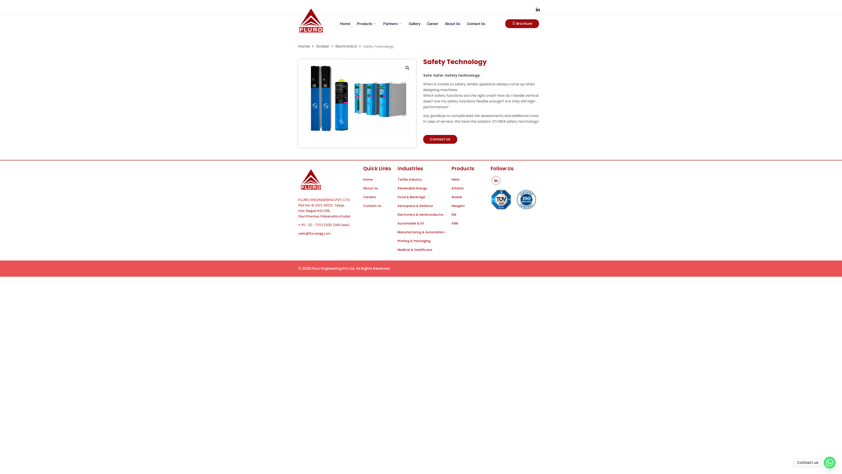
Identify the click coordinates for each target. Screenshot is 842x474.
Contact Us (476, 24)
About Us (452, 24)
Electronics (346, 46)
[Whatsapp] (830, 463)
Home (345, 24)
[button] (407, 68)
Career (432, 24)
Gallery (414, 24)
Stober (322, 46)
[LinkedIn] (538, 9)
